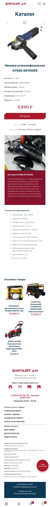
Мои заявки (9, 430)
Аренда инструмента (13, 418)
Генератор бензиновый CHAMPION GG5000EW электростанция (35, 307)
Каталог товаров (34, 129)
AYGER (23, 125)
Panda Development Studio (25, 494)
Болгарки (23, 129)
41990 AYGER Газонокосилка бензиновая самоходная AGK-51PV (14, 346)
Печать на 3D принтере (14, 421)
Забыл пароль (10, 437)
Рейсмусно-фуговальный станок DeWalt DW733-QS (14, 308)
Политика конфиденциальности (25, 487)
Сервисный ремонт (12, 411)
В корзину (25, 116)
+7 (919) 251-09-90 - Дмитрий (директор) (25, 396)
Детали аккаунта (11, 433)
